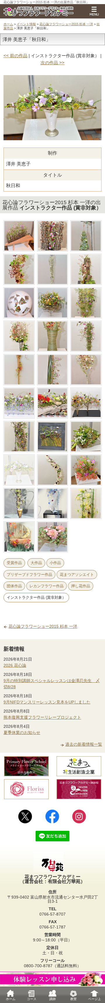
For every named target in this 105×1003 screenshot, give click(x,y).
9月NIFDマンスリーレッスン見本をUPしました (47, 702)
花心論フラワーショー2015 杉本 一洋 (66, 24)
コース (31, 999)
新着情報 (14, 649)
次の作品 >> (52, 62)
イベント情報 (26, 24)
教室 (73, 999)
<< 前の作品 (15, 55)
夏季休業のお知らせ (22, 732)
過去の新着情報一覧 (83, 744)
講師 (52, 999)
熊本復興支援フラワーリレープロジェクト (42, 717)
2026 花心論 (15, 665)
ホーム (8, 24)
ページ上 (94, 999)
